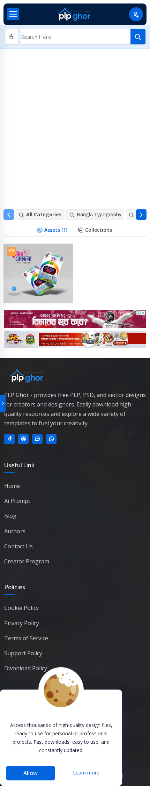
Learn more (86, 772)
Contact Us (18, 546)
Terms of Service (26, 638)
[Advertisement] (75, 127)
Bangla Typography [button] (99, 214)
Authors (14, 531)
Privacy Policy (21, 623)
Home (12, 486)
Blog (10, 516)
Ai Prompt (17, 501)
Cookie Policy (21, 608)
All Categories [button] (44, 214)
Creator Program (26, 561)
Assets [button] (55, 230)
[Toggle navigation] (13, 14)
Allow (30, 773)
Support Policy (23, 653)
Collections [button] (98, 230)
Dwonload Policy (25, 668)
